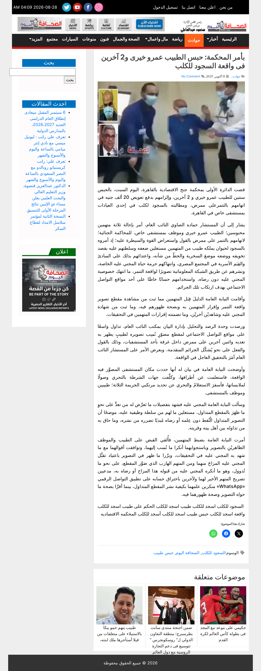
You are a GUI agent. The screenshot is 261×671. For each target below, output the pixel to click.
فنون (104, 38)
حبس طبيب (163, 552)
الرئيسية (229, 38)
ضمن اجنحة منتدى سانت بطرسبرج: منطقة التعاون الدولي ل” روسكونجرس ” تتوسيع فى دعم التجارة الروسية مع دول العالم (171, 639)
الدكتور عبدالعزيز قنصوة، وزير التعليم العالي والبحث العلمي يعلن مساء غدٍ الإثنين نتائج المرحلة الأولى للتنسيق (44, 198)
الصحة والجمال (126, 38)
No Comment (190, 76)
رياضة (177, 38)
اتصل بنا (188, 7)
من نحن (226, 7)
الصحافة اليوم (187, 552)
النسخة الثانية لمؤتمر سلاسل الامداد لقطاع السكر (48, 222)
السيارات (70, 38)
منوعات (89, 38)
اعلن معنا (207, 7)
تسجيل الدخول (165, 7)
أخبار (213, 38)
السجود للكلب (213, 552)
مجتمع (52, 38)
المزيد (37, 38)
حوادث (194, 40)
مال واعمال (158, 38)
